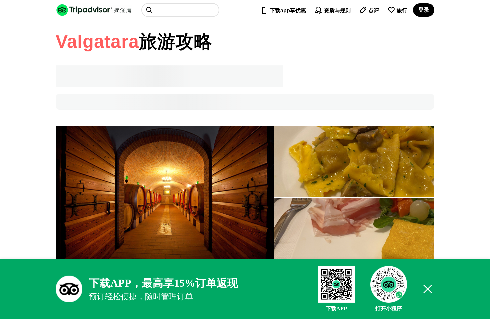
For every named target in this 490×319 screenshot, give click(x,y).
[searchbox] (180, 10)
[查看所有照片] (165, 197)
